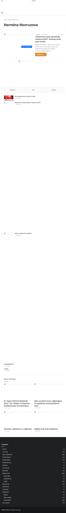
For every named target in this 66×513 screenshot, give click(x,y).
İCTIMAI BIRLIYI (6, 457)
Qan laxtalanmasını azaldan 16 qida (25, 96)
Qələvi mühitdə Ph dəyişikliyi (23, 233)
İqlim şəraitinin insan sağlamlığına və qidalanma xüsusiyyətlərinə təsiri (48, 403)
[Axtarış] (64, 12)
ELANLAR (5, 452)
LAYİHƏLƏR (5, 468)
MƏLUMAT (5, 470)
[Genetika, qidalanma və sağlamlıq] (18, 419)
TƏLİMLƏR (5, 489)
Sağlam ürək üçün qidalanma (46, 429)
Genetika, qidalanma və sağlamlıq (18, 429)
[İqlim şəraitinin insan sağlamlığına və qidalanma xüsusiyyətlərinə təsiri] (48, 391)
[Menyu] (2, 12)
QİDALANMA (7, 497)
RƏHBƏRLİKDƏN (8, 364)
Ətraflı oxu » (40, 54)
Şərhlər (54, 90)
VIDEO (5, 481)
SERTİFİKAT (5, 486)
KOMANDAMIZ (6, 460)
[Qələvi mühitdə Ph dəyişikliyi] (8, 297)
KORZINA (4, 465)
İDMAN (6, 495)
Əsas (5, 19)
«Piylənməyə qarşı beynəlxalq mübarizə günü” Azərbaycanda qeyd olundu (48, 39)
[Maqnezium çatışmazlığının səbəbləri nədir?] (8, 166)
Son (33, 90)
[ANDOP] (33, 5)
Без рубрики (5, 502)
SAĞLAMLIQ (7, 500)
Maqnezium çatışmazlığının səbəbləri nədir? (28, 102)
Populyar (12, 90)
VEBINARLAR (7, 478)
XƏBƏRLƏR (5, 492)
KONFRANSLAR (6, 462)
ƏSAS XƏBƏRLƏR (7, 454)
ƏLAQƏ (6, 369)
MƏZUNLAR (5, 484)
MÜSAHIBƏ (7, 476)
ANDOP (38, 34)
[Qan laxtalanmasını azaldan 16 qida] (8, 97)
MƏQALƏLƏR (6, 473)
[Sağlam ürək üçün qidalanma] (48, 419)
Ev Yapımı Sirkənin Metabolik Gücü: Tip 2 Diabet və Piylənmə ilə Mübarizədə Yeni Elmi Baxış (17, 403)
